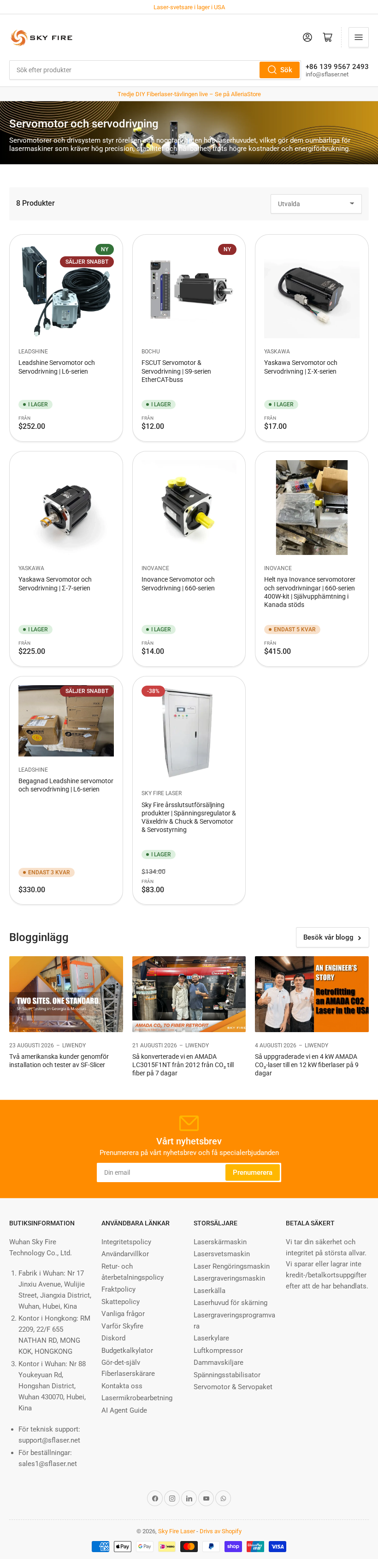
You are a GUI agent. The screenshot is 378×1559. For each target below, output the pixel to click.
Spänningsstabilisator (227, 1375)
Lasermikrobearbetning (136, 1398)
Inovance (155, 568)
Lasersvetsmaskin (222, 1254)
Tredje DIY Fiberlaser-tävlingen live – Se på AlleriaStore (189, 94)
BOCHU (151, 351)
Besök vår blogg (328, 937)
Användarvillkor (125, 1254)
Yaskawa (277, 351)
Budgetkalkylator (127, 1350)
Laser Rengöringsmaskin (232, 1266)
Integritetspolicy (126, 1242)
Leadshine (33, 351)
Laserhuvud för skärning (230, 1303)
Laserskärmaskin (220, 1242)
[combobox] (155, 70)
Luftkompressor (218, 1350)
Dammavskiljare (218, 1362)
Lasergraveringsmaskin (229, 1278)
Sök (286, 70)
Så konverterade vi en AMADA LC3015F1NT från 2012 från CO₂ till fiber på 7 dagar (183, 1065)
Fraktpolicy (118, 1289)
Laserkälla (209, 1291)
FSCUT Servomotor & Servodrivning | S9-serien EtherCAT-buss (176, 371)
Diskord (113, 1338)
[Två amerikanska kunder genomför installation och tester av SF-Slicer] (66, 994)
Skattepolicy (120, 1302)
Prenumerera (252, 1172)
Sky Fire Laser (162, 793)
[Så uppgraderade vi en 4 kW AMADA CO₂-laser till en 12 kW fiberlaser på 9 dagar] (312, 994)
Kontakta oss (121, 1386)
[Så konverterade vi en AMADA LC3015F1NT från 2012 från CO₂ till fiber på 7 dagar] (189, 994)
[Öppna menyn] (358, 37)
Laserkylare (211, 1338)
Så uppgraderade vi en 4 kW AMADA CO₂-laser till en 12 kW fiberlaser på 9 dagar (307, 1065)
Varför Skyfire (122, 1326)
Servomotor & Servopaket (233, 1387)
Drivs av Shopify (221, 1531)
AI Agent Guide (124, 1410)
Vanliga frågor (123, 1314)
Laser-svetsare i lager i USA (189, 7)
